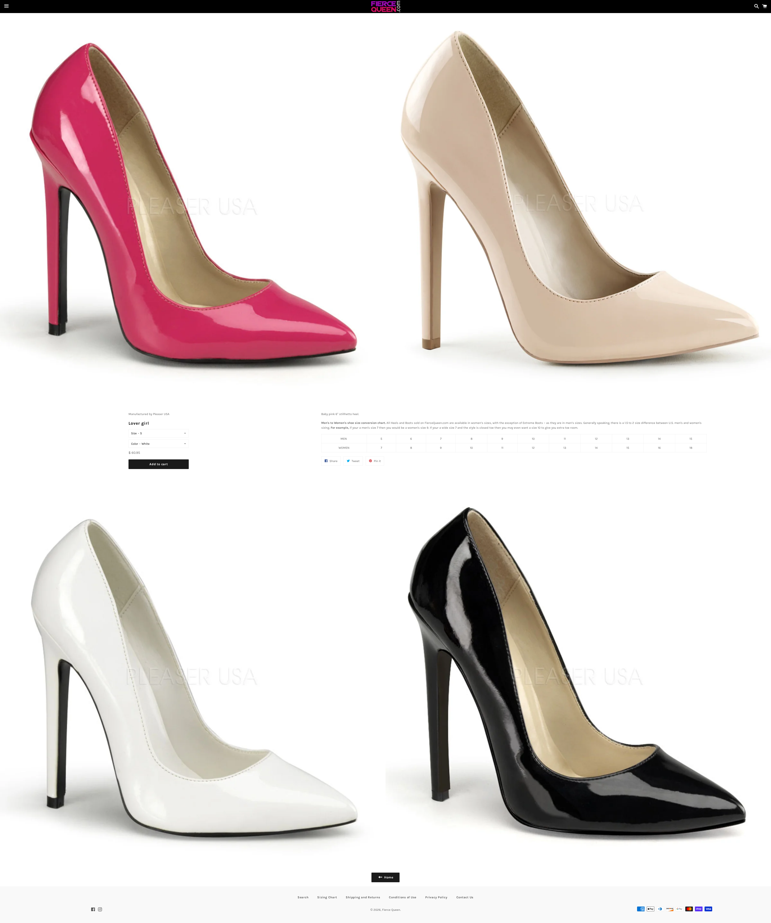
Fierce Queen (391, 910)
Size (134, 433)
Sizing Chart (327, 897)
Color (134, 444)
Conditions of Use (402, 897)
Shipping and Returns (363, 897)
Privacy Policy (436, 897)
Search (303, 897)
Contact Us (465, 897)
